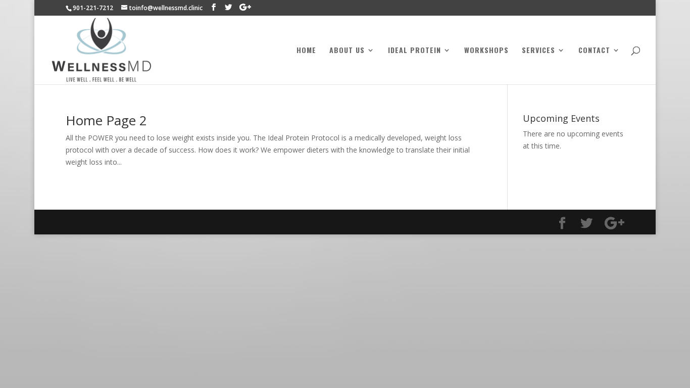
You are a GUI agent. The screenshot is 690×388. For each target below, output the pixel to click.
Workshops (486, 50)
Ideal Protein (414, 50)
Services (538, 50)
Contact (594, 50)
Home (306, 50)
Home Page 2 (106, 120)
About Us (347, 50)
